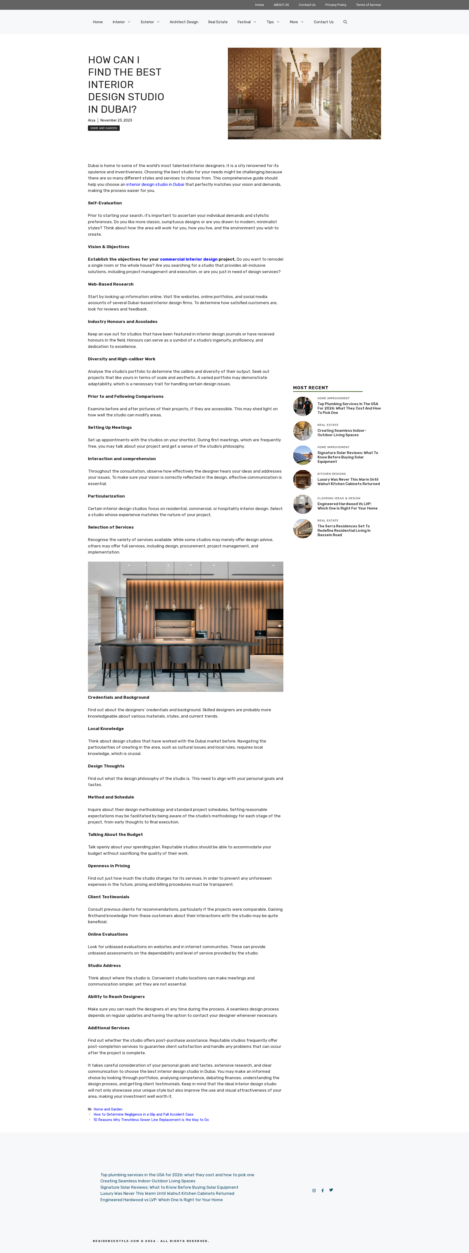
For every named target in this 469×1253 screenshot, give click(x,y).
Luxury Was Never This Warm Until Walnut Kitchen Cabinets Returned (349, 481)
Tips (270, 22)
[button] (345, 22)
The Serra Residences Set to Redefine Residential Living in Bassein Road (344, 530)
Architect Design (184, 22)
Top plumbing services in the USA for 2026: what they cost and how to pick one (349, 408)
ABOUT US (281, 5)
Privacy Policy (335, 5)
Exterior (147, 22)
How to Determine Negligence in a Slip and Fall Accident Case (143, 1114)
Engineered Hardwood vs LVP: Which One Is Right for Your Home (348, 506)
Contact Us (307, 5)
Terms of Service (368, 5)
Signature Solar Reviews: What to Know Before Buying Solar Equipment (348, 457)
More (294, 22)
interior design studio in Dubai (155, 184)
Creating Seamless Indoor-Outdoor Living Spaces (342, 432)
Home (259, 5)
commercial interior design (189, 259)
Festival (244, 22)
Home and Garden (103, 128)
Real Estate (218, 22)
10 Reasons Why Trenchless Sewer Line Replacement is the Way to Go (151, 1120)
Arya (91, 120)
